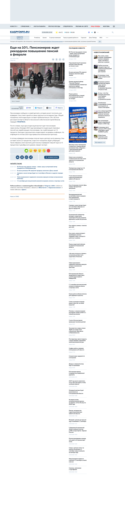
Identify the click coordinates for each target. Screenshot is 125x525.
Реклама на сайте (82, 26)
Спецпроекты (68, 26)
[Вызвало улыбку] (31, 150)
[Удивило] (39, 150)
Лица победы (95, 26)
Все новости (98, 142)
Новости (13, 26)
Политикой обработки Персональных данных (52, 41)
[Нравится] (26, 150)
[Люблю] (35, 150)
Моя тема (106, 26)
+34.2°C (60, 32)
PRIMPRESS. (21, 122)
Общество (20, 39)
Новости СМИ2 (14, 196)
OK (100, 41)
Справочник (25, 26)
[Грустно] (44, 150)
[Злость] (48, 150)
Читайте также (16, 163)
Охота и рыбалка (39, 26)
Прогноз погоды (54, 26)
